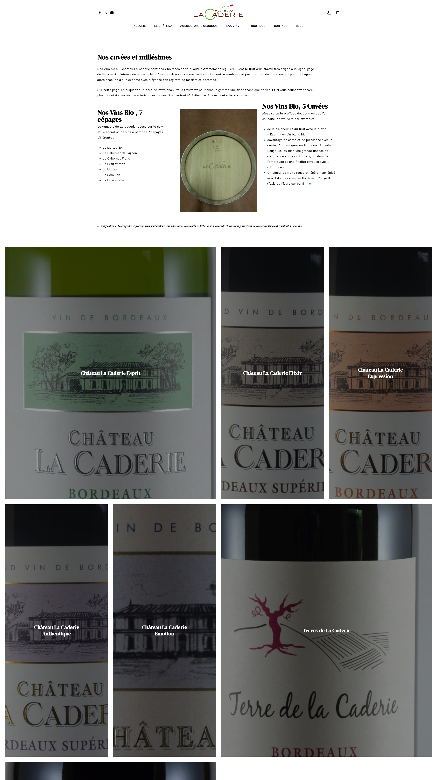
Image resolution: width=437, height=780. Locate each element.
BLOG (300, 26)
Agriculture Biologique (199, 26)
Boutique (258, 26)
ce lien (244, 95)
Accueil (140, 26)
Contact (280, 26)
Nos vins (232, 25)
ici (310, 183)
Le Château (163, 26)
